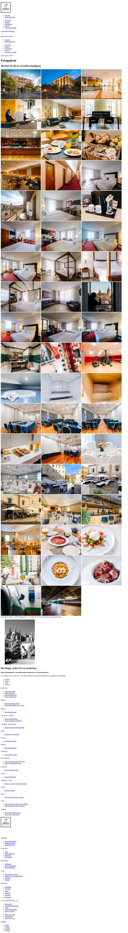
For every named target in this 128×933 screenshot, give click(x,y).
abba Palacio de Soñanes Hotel (14, 727)
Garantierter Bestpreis (7, 31)
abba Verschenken (10, 866)
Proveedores (9, 916)
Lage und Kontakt (10, 28)
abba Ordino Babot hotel (12, 813)
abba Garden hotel (10, 697)
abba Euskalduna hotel (12, 703)
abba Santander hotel (11, 770)
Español (7, 929)
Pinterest (8, 893)
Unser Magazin (9, 853)
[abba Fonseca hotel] (21, 99)
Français (7, 930)
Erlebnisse (8, 864)
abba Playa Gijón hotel (12, 734)
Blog (6, 852)
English (7, 927)
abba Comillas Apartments (13, 721)
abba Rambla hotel (11, 695)
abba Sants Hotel (10, 691)
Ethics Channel (9, 911)
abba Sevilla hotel (10, 777)
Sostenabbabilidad (10, 841)
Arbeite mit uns (9, 845)
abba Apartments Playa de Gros (15, 761)
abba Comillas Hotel (11, 719)
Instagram (8, 897)
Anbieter (7, 878)
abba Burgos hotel (10, 712)
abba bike (8, 855)
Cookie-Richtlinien (11, 909)
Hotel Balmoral (9, 693)
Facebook (8, 887)
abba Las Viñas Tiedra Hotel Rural (16, 784)
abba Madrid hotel (10, 748)
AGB (6, 908)
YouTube (8, 889)
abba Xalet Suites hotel (12, 814)
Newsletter (8, 857)
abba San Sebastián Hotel (13, 763)
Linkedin (8, 895)
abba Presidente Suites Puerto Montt (16, 804)
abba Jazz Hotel (10, 790)
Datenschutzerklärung (12, 906)
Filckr (7, 891)
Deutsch (3, 922)
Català (7, 925)
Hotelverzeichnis (10, 843)
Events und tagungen (11, 874)
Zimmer (7, 22)
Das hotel (8, 20)
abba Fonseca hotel (11, 755)
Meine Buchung (10, 17)
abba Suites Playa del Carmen (14, 797)
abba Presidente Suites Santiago (15, 806)
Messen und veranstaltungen (14, 876)
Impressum (8, 904)
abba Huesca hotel (10, 741)
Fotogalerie (8, 24)
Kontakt (7, 15)
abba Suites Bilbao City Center (14, 705)
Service (7, 26)
